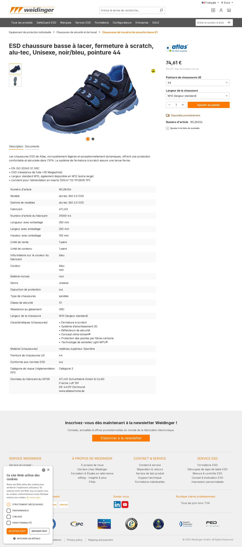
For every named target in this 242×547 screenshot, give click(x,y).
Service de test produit (150, 473)
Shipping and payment (100, 539)
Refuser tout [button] (39, 531)
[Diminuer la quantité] (169, 105)
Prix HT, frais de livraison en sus (182, 69)
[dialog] (28, 505)
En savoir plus (33, 497)
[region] (82, 102)
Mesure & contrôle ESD (207, 473)
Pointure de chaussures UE (183, 77)
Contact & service (150, 465)
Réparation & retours (150, 469)
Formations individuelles (150, 481)
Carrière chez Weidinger (92, 469)
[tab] (16, 147)
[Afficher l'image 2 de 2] (93, 139)
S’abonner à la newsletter (121, 438)
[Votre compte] (221, 10)
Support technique (149, 477)
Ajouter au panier (208, 105)
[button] (28, 538)
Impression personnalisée (207, 481)
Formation (77, 473)
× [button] (48, 470)
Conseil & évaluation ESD (207, 477)
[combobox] (128, 10)
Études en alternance (100, 473)
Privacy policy (74, 539)
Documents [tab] (32, 146)
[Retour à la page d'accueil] (32, 10)
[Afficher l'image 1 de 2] (87, 139)
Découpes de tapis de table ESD (208, 469)
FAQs (92, 481)
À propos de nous (92, 465)
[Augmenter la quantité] (182, 105)
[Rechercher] (161, 10)
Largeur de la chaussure (182, 90)
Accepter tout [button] (17, 531)
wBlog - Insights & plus (92, 477)
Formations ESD (207, 465)
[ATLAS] (198, 48)
